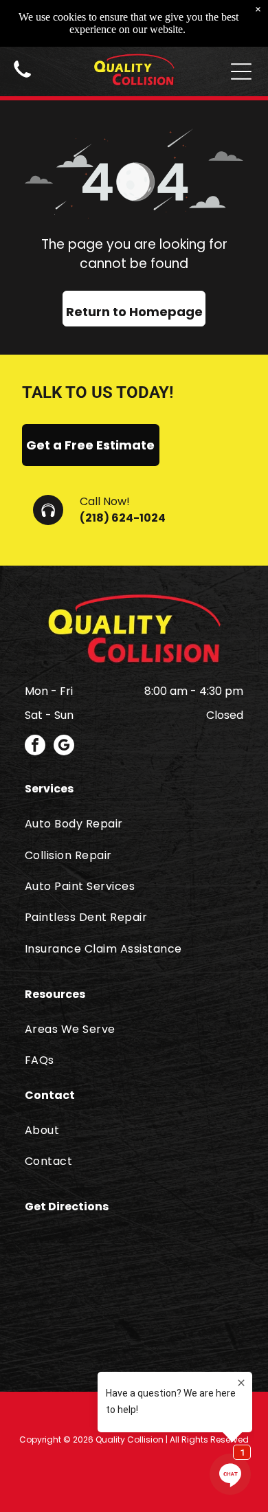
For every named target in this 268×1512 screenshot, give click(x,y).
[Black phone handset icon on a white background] (22, 79)
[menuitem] (134, 823)
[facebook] (35, 747)
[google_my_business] (64, 747)
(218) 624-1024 (123, 518)
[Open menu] (241, 71)
